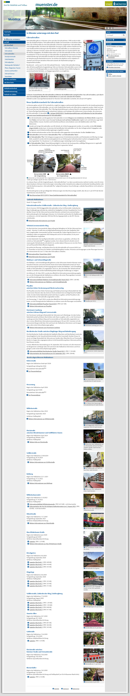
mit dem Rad (8, 45)
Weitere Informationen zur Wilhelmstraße (41, 419)
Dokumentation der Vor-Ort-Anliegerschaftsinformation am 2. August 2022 (53, 506)
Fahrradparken (9, 62)
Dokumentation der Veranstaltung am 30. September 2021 (48, 353)
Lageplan (32, 541)
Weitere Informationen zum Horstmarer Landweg (45, 327)
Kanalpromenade (10, 56)
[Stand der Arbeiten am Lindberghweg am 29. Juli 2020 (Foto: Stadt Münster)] (93, 604)
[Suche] (123, 35)
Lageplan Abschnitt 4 (36, 609)
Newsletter (8, 76)
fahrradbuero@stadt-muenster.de (113, 56)
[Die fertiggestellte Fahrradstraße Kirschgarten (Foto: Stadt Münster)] (93, 566)
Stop (113, 28)
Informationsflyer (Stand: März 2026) (39, 254)
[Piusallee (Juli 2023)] (93, 299)
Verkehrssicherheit (10, 88)
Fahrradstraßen (9, 54)
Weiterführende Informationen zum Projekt (41, 220)
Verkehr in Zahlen (10, 94)
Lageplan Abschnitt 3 (36, 567)
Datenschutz (76, 688)
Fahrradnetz (8, 51)
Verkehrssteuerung (10, 91)
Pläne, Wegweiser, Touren (12, 68)
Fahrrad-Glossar (10, 73)
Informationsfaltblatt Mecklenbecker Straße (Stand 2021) (47, 351)
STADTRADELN (9, 59)
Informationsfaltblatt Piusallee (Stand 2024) (43, 304)
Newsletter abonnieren (114, 67)
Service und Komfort (11, 71)
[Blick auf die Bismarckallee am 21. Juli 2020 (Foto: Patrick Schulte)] (93, 680)
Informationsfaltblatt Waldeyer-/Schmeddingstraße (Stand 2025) (49, 279)
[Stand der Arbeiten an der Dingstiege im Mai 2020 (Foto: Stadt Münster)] (93, 584)
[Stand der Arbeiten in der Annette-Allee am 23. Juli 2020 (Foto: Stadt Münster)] (93, 625)
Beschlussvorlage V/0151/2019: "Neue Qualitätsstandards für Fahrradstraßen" (53, 195)
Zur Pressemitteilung (34, 371)
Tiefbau (110, 74)
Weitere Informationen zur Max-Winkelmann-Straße (45, 544)
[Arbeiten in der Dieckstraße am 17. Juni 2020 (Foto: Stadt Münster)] (93, 662)
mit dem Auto (9, 82)
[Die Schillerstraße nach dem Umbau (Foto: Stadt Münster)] (93, 466)
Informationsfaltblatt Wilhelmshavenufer (42, 504)
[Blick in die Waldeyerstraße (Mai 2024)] (93, 273)
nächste (110, 28)
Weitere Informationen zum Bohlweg (41, 483)
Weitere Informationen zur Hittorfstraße (42, 523)
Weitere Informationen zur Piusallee (41, 306)
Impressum (66, 688)
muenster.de (47, 4)
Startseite (7, 32)
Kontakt (7, 35)
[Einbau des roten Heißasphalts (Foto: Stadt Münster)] (93, 487)
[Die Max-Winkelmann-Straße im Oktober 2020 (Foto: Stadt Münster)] (93, 545)
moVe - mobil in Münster (114, 76)
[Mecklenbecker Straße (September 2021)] (93, 349)
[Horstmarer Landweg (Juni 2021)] (93, 323)
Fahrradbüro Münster (11, 48)
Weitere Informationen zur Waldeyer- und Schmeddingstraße (48, 282)
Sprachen (109, 39)
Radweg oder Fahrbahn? (12, 65)
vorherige (107, 28)
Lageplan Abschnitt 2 (36, 564)
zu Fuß (6, 42)
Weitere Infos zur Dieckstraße (39, 442)
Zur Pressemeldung (34, 395)
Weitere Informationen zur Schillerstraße (42, 462)
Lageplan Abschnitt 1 (36, 562)
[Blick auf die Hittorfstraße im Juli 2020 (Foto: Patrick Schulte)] (93, 526)
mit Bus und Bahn (10, 79)
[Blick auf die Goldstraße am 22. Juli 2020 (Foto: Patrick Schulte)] (93, 643)
